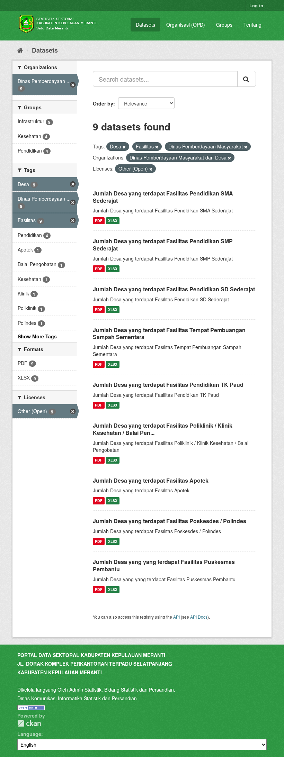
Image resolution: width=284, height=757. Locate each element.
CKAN (29, 723)
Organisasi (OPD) (185, 24)
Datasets (145, 24)
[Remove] (124, 146)
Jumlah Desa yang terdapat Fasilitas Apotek (150, 480)
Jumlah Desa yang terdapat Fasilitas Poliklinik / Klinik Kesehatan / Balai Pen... (162, 429)
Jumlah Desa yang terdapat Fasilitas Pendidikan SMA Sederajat (163, 196)
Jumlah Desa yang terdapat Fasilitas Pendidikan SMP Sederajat (163, 244)
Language (29, 733)
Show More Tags (37, 336)
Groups (224, 24)
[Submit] (246, 79)
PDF (98, 220)
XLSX (112, 220)
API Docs (198, 617)
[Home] (20, 49)
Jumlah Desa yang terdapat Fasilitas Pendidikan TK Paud (168, 385)
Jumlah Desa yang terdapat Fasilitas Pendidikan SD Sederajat (174, 289)
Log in (256, 5)
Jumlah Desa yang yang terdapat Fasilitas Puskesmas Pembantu (164, 565)
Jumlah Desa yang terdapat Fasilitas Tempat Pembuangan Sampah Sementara (169, 333)
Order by (103, 103)
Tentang (252, 24)
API (176, 617)
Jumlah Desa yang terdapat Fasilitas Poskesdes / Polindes (169, 521)
